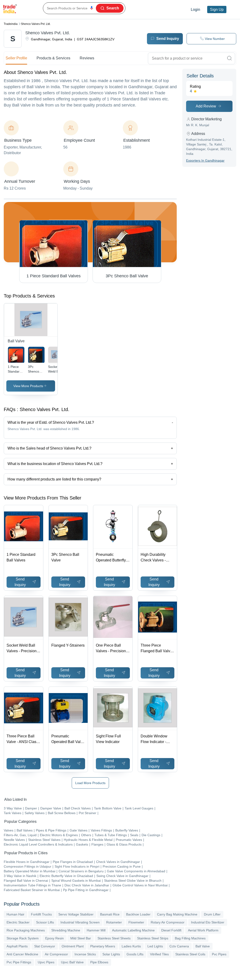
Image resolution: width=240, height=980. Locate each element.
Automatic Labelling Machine (133, 930)
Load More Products (90, 783)
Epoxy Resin (54, 938)
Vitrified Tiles (159, 954)
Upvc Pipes (46, 962)
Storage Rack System (23, 938)
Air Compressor (56, 954)
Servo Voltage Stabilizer (76, 914)
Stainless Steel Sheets (114, 938)
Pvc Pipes (219, 954)
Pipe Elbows (99, 962)
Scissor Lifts (45, 922)
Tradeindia (11, 24)
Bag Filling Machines (190, 938)
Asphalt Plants (17, 946)
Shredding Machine (65, 930)
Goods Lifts (135, 954)
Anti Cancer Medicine (22, 954)
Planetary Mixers (102, 946)
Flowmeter (136, 922)
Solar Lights (111, 954)
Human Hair (15, 914)
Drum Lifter (212, 914)
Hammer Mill (96, 930)
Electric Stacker (18, 922)
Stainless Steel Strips (152, 938)
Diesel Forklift (171, 930)
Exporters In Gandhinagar (205, 160)
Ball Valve (202, 946)
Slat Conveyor (44, 946)
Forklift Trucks (41, 914)
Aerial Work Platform (203, 930)
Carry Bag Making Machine (177, 914)
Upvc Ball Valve (72, 962)
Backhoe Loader (138, 914)
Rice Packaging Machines (26, 930)
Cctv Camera (179, 946)
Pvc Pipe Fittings (19, 962)
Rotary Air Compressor (167, 922)
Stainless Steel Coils (190, 954)
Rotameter (114, 922)
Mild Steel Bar (80, 938)
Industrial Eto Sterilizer (207, 922)
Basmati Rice (110, 914)
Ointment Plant (73, 946)
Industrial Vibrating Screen (80, 922)
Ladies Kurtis (131, 946)
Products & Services (53, 58)
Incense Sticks (85, 954)
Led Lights (155, 946)
